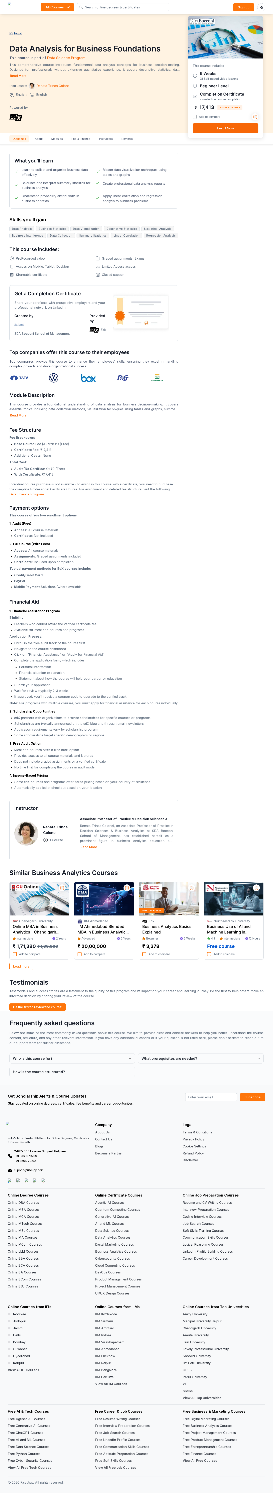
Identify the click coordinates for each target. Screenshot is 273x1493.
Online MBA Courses (24, 1210)
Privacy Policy (193, 1139)
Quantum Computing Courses (117, 1210)
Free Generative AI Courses (29, 1426)
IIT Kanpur (16, 1363)
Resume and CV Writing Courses (207, 1203)
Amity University (195, 1314)
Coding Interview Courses (202, 1217)
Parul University (195, 1377)
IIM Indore (103, 1335)
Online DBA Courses (23, 1203)
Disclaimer (190, 1160)
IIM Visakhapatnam (109, 1342)
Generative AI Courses (112, 1217)
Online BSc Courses (23, 1286)
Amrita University (196, 1335)
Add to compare (209, 116)
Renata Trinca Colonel (55, 830)
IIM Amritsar (104, 1328)
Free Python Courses (24, 1454)
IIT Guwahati (17, 1349)
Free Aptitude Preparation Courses (121, 1454)
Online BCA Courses (23, 1265)
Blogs (99, 1146)
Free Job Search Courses (115, 1433)
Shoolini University (197, 1356)
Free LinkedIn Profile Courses (117, 1440)
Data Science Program (66, 58)
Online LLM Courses (23, 1251)
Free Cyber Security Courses (30, 1461)
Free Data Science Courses (28, 1447)
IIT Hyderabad (19, 1356)
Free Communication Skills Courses (122, 1447)
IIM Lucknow (105, 1356)
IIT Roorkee (17, 1314)
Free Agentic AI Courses (26, 1419)
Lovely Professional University (206, 1349)
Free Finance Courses (199, 1454)
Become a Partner (109, 1153)
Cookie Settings (194, 1146)
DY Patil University (197, 1363)
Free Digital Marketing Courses (206, 1419)
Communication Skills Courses (206, 1237)
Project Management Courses (117, 1286)
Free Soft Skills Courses (113, 1461)
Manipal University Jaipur (202, 1321)
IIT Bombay (17, 1342)
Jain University (194, 1342)
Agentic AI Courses (110, 1203)
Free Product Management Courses (210, 1440)
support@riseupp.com (28, 1170)
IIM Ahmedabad (107, 1349)
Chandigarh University (199, 1328)
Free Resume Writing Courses (117, 1419)
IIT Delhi (14, 1335)
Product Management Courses (118, 1279)
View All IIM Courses (111, 1384)
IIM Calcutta (104, 1377)
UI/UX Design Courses (112, 1293)
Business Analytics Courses (116, 1251)
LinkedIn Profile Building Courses (208, 1251)
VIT (185, 1384)
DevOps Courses (108, 1272)
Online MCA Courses (24, 1217)
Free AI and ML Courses (26, 1440)
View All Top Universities (202, 1398)
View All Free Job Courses (115, 1468)
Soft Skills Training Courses (203, 1231)
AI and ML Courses (110, 1224)
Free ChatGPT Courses (25, 1433)
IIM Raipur (103, 1363)
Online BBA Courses (23, 1258)
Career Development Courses (205, 1258)
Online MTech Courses (25, 1224)
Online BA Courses (22, 1272)
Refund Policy (193, 1153)
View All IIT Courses (23, 1370)
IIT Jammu (16, 1328)
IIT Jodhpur (17, 1321)
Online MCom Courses (25, 1244)
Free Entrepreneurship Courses (207, 1447)
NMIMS (188, 1391)
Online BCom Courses (24, 1279)
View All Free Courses (200, 1461)
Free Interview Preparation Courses (122, 1426)
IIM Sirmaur (104, 1321)
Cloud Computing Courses (115, 1265)
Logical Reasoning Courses (203, 1244)
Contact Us (103, 1139)
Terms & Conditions (197, 1132)
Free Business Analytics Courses (207, 1426)
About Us (102, 1132)
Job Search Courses (198, 1224)
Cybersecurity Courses (112, 1258)
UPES (187, 1370)
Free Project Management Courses (209, 1433)
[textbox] (93, 456)
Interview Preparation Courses (206, 1210)
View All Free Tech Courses (29, 1468)
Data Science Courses (112, 1231)
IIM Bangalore (106, 1370)
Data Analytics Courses (113, 1237)
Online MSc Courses (23, 1231)
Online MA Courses (22, 1237)
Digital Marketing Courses (114, 1244)
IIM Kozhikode (106, 1314)
